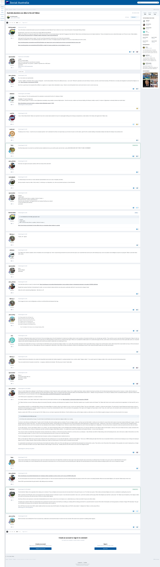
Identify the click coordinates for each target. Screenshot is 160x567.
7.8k (13, 140)
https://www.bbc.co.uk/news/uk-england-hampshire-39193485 (75, 399)
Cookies (85, 562)
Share (127, 17)
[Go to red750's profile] (12, 118)
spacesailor (12, 56)
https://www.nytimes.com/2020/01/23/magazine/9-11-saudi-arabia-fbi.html (55, 393)
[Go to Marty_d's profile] (12, 238)
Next (17, 22)
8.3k (13, 104)
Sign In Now (105, 548)
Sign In (2, 0)
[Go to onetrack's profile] (12, 133)
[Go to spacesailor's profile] (12, 61)
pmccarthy (12, 314)
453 (13, 346)
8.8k (13, 86)
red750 (12, 113)
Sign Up (2, 2)
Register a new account (40, 548)
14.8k (13, 124)
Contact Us (80, 562)
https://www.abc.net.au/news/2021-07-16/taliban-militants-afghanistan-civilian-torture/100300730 (38, 35)
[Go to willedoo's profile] (12, 98)
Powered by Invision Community (82, 565)
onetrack (11, 129)
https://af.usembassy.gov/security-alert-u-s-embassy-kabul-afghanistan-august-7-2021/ (36, 103)
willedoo (12, 93)
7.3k (13, 67)
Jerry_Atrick (11, 75)
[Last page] (20, 22)
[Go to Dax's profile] (12, 340)
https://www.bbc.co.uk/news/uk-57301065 (29, 82)
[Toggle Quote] (20, 216)
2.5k (13, 156)
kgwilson (12, 489)
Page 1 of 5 (24, 22)
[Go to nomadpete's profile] (12, 181)
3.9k (13, 325)
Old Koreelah (14, 16)
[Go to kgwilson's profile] (12, 493)
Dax (12, 335)
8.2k (13, 244)
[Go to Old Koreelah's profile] (8, 17)
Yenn (12, 145)
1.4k (12, 500)
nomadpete (12, 177)
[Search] (157, 2)
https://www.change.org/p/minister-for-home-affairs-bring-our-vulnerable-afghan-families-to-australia (39, 225)
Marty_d (12, 234)
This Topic (153, 2)
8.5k (13, 187)
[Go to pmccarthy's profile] (12, 319)
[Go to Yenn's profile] (12, 149)
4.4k (13, 38)
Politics (18, 17)
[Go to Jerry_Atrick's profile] (12, 80)
